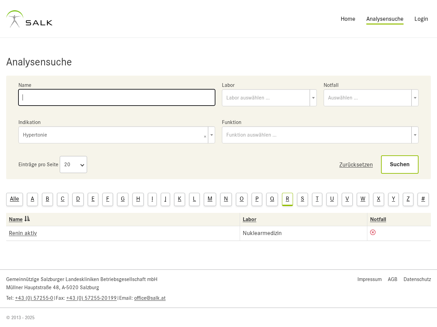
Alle (14, 198)
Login (421, 18)
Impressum (369, 279)
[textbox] (269, 98)
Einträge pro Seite (38, 164)
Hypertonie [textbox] (115, 135)
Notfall (331, 85)
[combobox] (269, 97)
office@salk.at (150, 298)
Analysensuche (385, 18)
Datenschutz (417, 279)
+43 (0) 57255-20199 (91, 298)
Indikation (29, 122)
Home (348, 18)
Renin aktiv (23, 233)
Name (24, 85)
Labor (228, 85)
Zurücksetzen (356, 164)
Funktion (231, 122)
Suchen (400, 164)
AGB (392, 279)
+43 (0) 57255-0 (34, 298)
